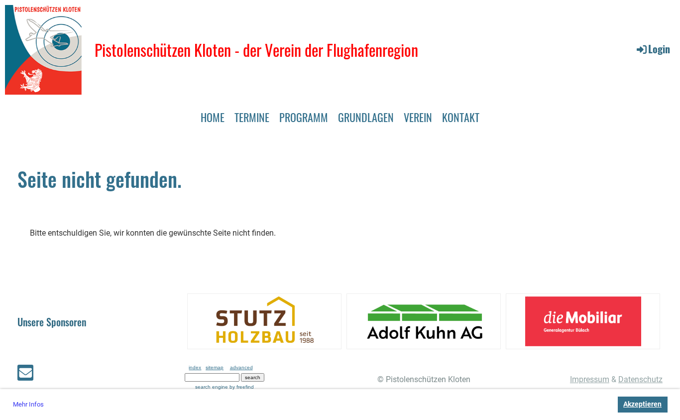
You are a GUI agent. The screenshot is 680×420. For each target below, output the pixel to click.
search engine (211, 387)
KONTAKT (460, 117)
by (241, 387)
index (195, 367)
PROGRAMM (303, 117)
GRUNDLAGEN (366, 117)
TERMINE (251, 117)
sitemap (215, 367)
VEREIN (418, 117)
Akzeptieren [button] (642, 404)
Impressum (589, 379)
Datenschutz (640, 379)
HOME (213, 117)
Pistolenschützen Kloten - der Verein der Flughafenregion (256, 50)
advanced (241, 367)
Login (659, 48)
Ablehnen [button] (591, 404)
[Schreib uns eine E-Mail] (25, 375)
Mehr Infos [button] (28, 404)
